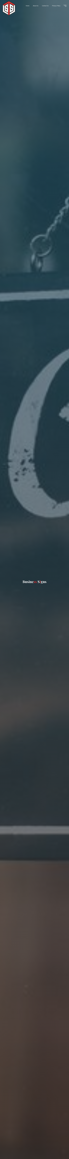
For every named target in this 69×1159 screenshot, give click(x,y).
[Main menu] (64, 6)
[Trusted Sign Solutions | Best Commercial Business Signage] (9, 8)
